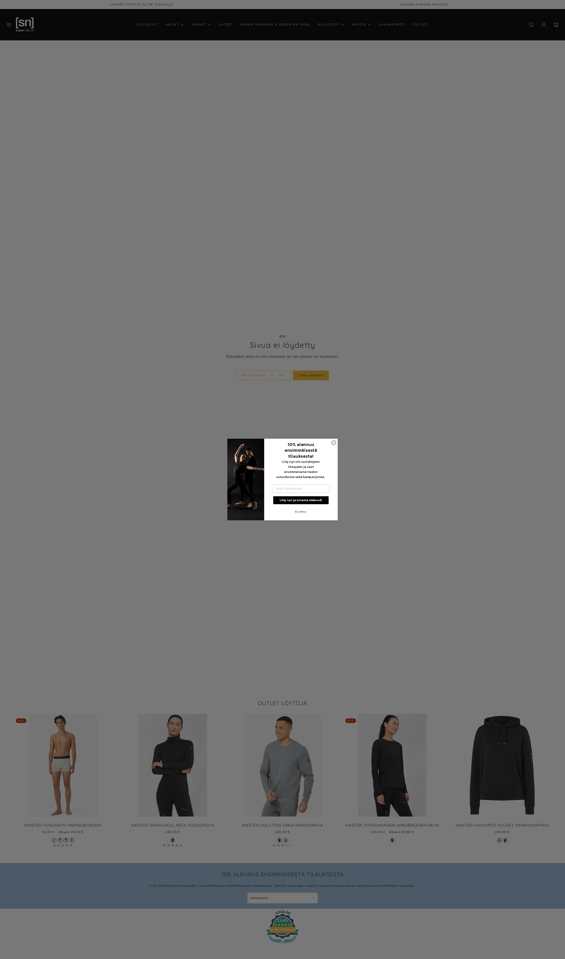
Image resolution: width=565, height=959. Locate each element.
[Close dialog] (333, 442)
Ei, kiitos (300, 511)
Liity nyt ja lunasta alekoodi (301, 500)
